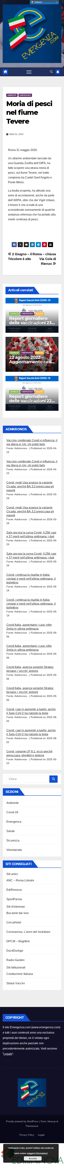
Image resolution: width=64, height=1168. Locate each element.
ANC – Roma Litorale (20, 880)
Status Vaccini (15, 983)
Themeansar (31, 1126)
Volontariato (14, 849)
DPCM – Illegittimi (18, 941)
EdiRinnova (14, 889)
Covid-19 (14, 314)
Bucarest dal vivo (17, 913)
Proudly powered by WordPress (22, 1121)
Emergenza (25, 95)
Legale (8, 1053)
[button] (51, 71)
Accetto (33, 1158)
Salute (39, 314)
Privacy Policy (26, 1135)
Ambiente (12, 95)
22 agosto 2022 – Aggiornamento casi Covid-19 (30, 362)
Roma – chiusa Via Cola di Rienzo (44, 259)
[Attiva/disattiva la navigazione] (29, 72)
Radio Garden (15, 960)
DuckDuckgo (14, 950)
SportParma (14, 899)
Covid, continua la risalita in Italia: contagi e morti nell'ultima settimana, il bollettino (31, 578)
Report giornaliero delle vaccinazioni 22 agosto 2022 (30, 401)
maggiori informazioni (37, 1153)
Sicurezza (12, 840)
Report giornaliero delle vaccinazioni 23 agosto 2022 (30, 323)
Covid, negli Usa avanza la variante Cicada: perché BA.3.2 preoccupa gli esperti (30, 486)
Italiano (38, 2)
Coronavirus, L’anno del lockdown (28, 931)
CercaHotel (13, 922)
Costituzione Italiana (19, 973)
